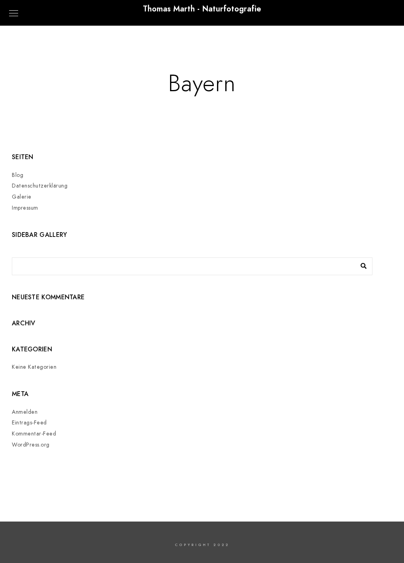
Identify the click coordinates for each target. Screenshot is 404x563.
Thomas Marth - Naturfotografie (202, 8)
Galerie (22, 197)
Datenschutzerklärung (39, 186)
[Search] (361, 264)
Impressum (25, 208)
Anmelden (24, 412)
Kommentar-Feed (34, 433)
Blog (17, 175)
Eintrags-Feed (29, 422)
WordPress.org (31, 445)
